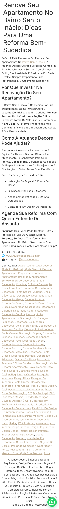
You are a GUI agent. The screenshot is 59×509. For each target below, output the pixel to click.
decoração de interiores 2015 (19, 325)
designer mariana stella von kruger (23, 389)
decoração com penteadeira (30, 310)
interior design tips (13, 434)
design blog (9, 374)
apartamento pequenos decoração (23, 273)
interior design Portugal (34, 430)
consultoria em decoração (18, 288)
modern (20, 438)
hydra (12, 423)
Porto (5, 449)
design (44, 370)
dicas (48, 389)
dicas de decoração (14, 393)
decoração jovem (33, 340)
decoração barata (12, 303)
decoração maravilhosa (37, 348)
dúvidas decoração (36, 397)
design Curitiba (26, 374)
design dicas (22, 378)
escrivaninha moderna (30, 415)
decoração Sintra (25, 359)
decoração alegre (12, 299)
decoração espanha (37, 336)
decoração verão (46, 363)
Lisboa (30, 434)
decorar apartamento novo (18, 366)
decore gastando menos (24, 370)
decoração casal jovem (26, 306)
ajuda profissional (12, 269)
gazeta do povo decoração (33, 419)
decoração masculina (14, 351)
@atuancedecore (29, 259)
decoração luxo (11, 348)
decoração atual (34, 299)
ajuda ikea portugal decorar (35, 265)
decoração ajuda (41, 295)
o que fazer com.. (27, 442)
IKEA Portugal (26, 423)
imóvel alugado (45, 423)
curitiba (37, 291)
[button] (52, 502)
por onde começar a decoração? (31, 445)
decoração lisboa (33, 344)
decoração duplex (30, 333)
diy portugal (40, 393)
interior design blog (32, 427)
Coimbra (21, 284)
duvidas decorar (11, 400)
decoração (23, 295)
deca (47, 291)
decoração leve (11, 344)
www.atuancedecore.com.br (23, 255)
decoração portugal (23, 355)
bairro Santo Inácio (33, 62)
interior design (10, 427)
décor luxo (8, 295)
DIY (30, 393)
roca (47, 453)
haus (5, 423)
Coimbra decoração (40, 284)
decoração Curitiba (13, 314)
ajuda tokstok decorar (38, 269)
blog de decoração (24, 280)
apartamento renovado (16, 276)
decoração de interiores (29, 321)
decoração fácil (11, 340)
